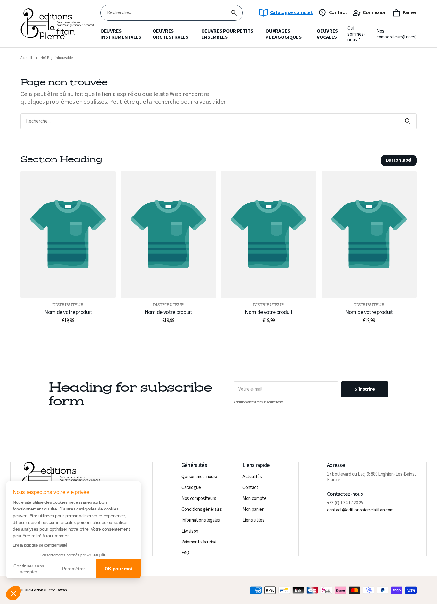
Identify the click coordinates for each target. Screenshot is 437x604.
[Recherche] (234, 13)
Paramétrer (73, 568)
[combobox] (163, 12)
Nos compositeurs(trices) (397, 34)
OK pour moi (118, 568)
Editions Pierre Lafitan (49, 590)
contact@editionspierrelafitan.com (360, 510)
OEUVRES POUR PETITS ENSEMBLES (227, 34)
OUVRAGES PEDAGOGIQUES (283, 34)
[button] (13, 593)
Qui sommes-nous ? (356, 34)
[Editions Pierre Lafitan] (57, 23)
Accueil (26, 58)
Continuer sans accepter (28, 568)
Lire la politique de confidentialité (40, 545)
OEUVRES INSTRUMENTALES (120, 34)
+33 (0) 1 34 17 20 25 (345, 503)
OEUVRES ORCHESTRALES (170, 34)
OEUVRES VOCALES (327, 34)
